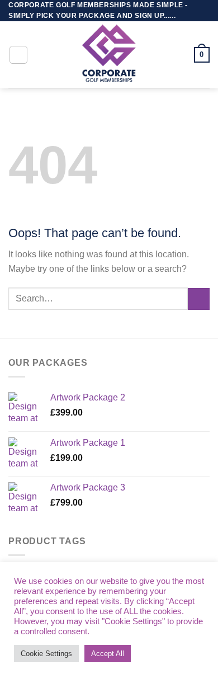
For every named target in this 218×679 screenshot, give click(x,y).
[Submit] (199, 299)
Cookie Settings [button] (46, 653)
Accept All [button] (107, 653)
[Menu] (18, 55)
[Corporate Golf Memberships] (109, 54)
